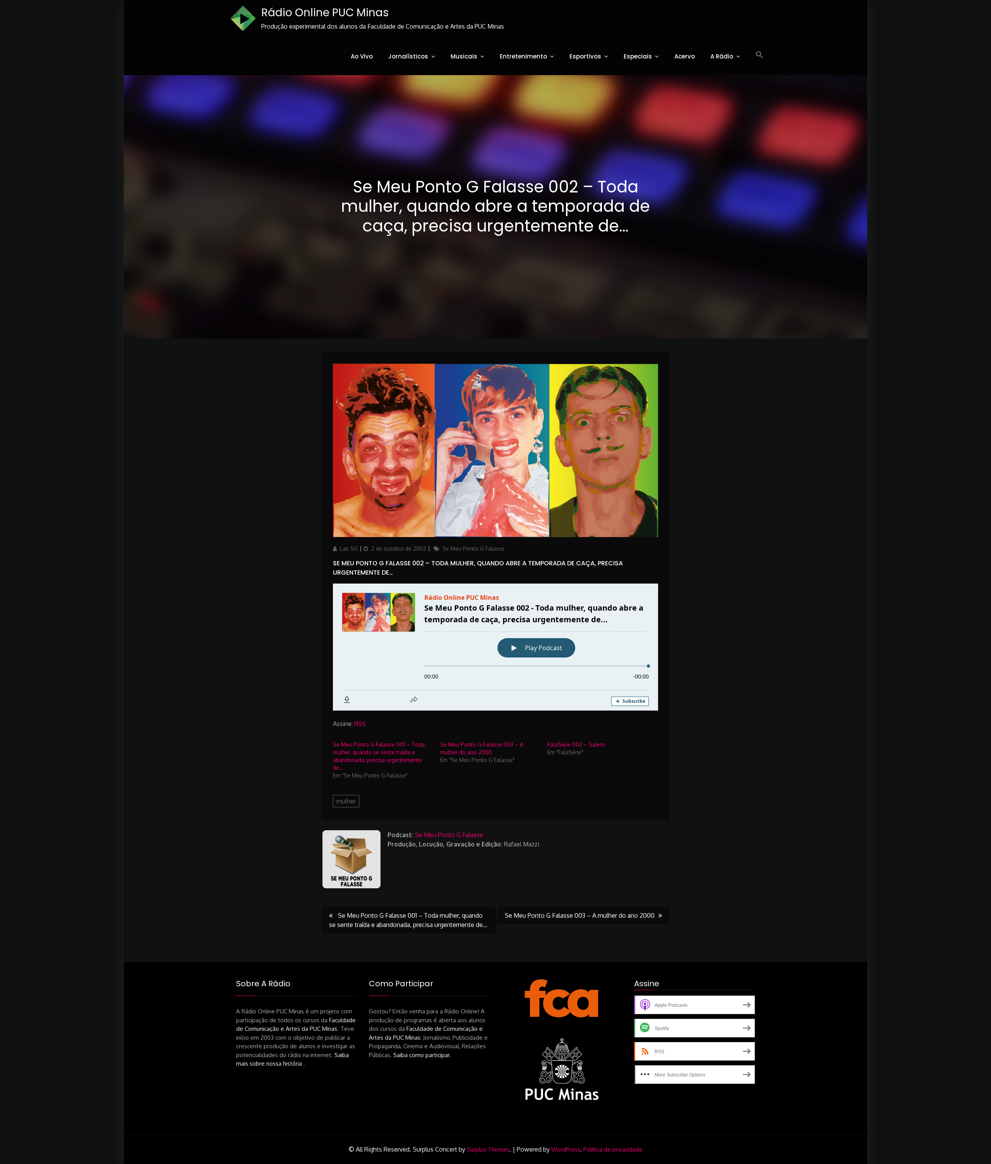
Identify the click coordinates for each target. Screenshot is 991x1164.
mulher (346, 801)
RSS (360, 724)
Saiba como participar (421, 1055)
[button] (759, 55)
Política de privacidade (613, 1149)
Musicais (464, 56)
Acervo (684, 56)
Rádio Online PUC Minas (325, 12)
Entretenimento (523, 56)
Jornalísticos (408, 56)
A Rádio (721, 56)
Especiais (638, 56)
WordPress (565, 1149)
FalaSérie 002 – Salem (576, 744)
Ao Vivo (362, 56)
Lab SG (349, 548)
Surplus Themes (488, 1149)
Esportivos (585, 56)
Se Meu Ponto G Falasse (473, 548)
